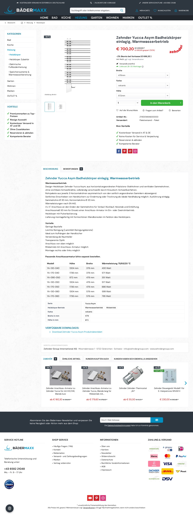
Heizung (11, 49)
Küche (10, 44)
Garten (10, 81)
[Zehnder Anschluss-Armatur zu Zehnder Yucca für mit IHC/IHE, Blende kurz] (61, 375)
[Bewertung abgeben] (142, 45)
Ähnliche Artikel (71, 359)
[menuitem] (181, 10)
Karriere (105, 449)
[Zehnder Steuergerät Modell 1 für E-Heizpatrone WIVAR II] (169, 375)
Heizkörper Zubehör (19, 59)
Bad (9, 40)
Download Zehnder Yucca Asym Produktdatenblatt (77, 331)
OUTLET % (12, 95)
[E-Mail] (130, 151)
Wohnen (11, 86)
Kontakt (57, 449)
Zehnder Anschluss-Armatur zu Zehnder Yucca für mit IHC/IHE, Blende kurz (60, 391)
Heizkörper (15, 54)
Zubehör (49, 359)
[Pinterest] (124, 151)
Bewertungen (72, 169)
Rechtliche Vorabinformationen (115, 463)
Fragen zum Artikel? (154, 110)
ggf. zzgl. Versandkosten (134, 59)
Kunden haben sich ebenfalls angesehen (135, 359)
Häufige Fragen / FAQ (63, 446)
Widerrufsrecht (108, 456)
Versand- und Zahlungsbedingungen (70, 456)
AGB (103, 466)
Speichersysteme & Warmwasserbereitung (20, 73)
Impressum (106, 470)
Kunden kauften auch (97, 359)
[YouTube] (90, 498)
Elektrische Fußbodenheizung (18, 65)
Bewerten (176, 110)
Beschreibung (50, 169)
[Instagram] (135, 151)
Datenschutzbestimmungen (119, 425)
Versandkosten (89, 508)
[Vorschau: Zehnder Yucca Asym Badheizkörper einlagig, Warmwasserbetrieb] (50, 107)
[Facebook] (119, 151)
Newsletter (106, 453)
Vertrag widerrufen (62, 463)
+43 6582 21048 (14, 469)
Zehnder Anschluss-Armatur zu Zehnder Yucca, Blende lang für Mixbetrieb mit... (96, 391)
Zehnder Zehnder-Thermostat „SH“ (133, 389)
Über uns (105, 446)
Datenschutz (107, 459)
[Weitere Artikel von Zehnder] (176, 49)
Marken (11, 91)
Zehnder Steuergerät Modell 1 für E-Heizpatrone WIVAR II (169, 389)
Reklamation (59, 453)
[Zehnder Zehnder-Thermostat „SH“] (133, 375)
